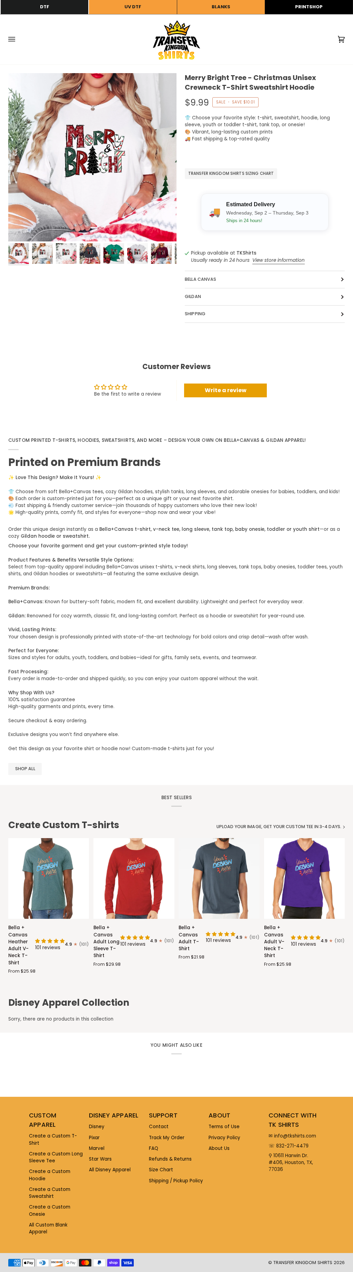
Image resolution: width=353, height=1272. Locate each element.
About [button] (219, 1115)
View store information (278, 260)
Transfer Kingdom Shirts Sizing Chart (231, 173)
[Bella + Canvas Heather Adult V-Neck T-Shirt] (48, 878)
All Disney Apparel (110, 1169)
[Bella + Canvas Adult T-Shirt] (219, 878)
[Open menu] (18, 39)
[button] (50, 941)
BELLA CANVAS (200, 279)
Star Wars (100, 1159)
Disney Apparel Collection (68, 1002)
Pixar (94, 1137)
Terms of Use (224, 1126)
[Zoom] (92, 157)
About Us (219, 1148)
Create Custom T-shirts (63, 825)
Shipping (195, 314)
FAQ (153, 1148)
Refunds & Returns (170, 1159)
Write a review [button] (225, 390)
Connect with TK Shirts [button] (292, 1120)
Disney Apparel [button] (114, 1115)
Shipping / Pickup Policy (176, 1180)
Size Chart (161, 1169)
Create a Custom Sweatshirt (49, 1193)
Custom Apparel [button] (42, 1120)
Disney (96, 1126)
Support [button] (163, 1115)
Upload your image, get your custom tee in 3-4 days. (278, 826)
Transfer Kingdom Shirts (303, 1262)
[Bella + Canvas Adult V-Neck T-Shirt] (304, 878)
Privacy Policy (224, 1137)
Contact (159, 1126)
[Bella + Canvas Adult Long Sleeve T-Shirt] (133, 878)
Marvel (96, 1148)
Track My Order (166, 1137)
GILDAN (193, 296)
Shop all (25, 769)
